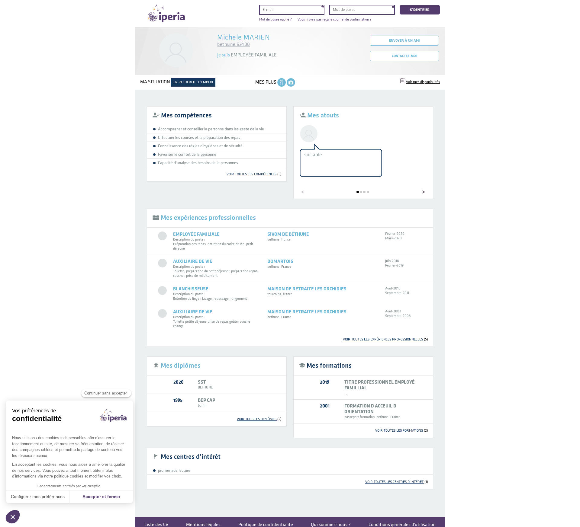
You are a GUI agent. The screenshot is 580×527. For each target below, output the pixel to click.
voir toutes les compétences (254, 174)
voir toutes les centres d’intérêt (396, 482)
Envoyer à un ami (404, 40)
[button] (357, 192)
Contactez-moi (404, 56)
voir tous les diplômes (259, 419)
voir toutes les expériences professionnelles (385, 339)
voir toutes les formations (401, 430)
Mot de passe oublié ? (275, 19)
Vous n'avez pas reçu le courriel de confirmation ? (335, 19)
